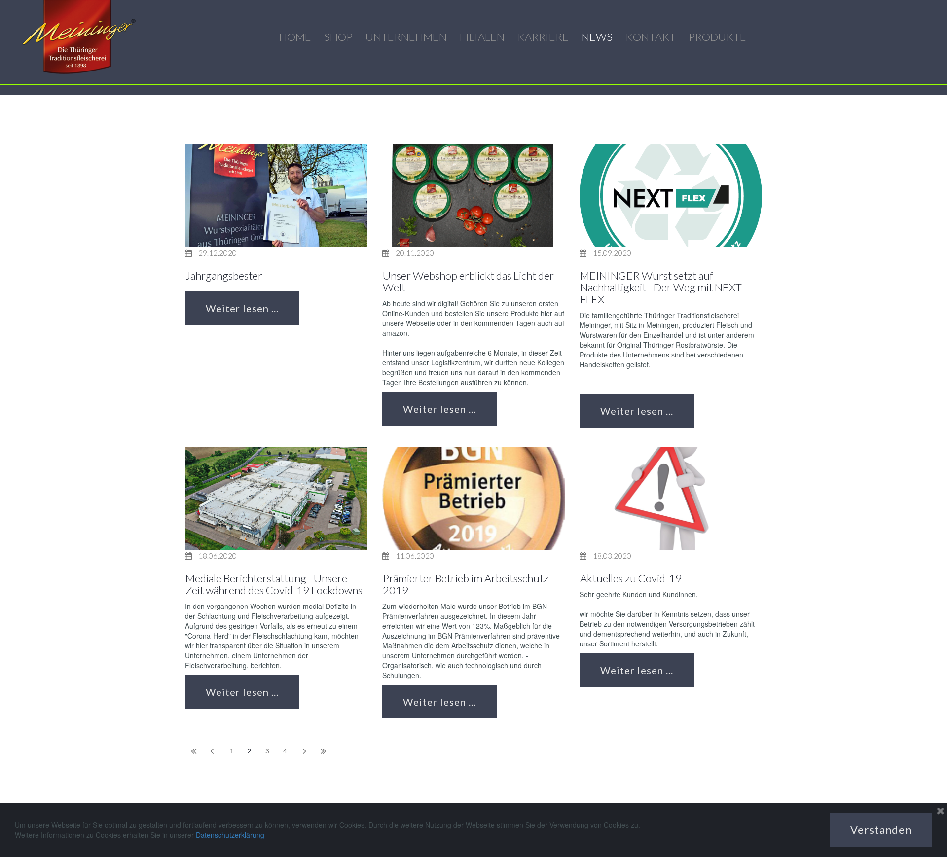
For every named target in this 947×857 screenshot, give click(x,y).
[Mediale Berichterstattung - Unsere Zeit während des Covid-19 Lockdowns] (276, 498)
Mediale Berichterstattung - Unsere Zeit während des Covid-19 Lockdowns (274, 584)
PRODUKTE (717, 36)
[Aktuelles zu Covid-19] (671, 498)
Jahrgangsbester (223, 275)
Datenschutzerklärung (230, 835)
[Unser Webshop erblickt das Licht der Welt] (473, 195)
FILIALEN (482, 36)
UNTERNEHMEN (406, 36)
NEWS (597, 36)
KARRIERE (543, 36)
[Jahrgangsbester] (276, 195)
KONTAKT (650, 36)
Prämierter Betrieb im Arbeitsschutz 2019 (465, 584)
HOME (295, 36)
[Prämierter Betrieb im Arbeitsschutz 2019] (473, 498)
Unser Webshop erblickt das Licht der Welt (468, 281)
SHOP (338, 36)
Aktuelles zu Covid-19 (631, 578)
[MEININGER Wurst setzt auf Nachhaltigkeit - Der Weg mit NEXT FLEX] (671, 195)
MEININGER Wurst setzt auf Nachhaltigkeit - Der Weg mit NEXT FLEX (661, 287)
